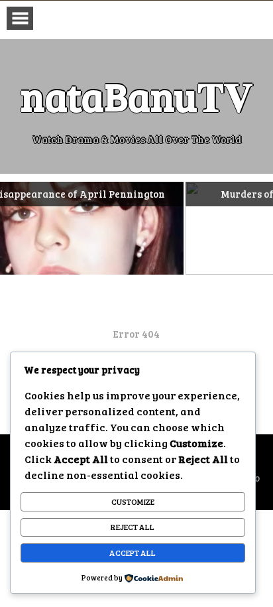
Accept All (132, 552)
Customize (132, 501)
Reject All (132, 526)
